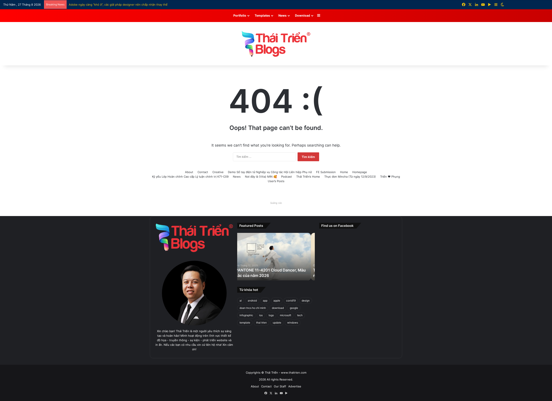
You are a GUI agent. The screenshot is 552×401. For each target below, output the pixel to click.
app (265, 300)
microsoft (285, 315)
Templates (262, 15)
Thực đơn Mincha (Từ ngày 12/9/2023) (350, 176)
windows (292, 322)
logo (271, 315)
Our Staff (280, 386)
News (282, 15)
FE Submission (326, 172)
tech (300, 315)
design (306, 300)
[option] (276, 256)
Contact (203, 172)
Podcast (286, 176)
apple (276, 300)
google (294, 307)
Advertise (294, 386)
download (278, 307)
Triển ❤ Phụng (390, 176)
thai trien (261, 322)
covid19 (291, 300)
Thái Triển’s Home (308, 176)
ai (241, 300)
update (277, 322)
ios (261, 315)
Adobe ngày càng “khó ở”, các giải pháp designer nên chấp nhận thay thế (118, 4)
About (189, 172)
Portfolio (239, 15)
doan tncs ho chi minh (253, 307)
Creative (218, 172)
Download (302, 15)
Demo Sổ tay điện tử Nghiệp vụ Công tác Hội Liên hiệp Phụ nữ (270, 172)
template (245, 322)
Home (344, 172)
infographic (246, 315)
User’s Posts (276, 181)
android (252, 300)
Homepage (359, 172)
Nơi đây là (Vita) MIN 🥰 (261, 176)
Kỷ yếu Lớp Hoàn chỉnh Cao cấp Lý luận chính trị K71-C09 (190, 176)
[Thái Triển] (276, 44)
